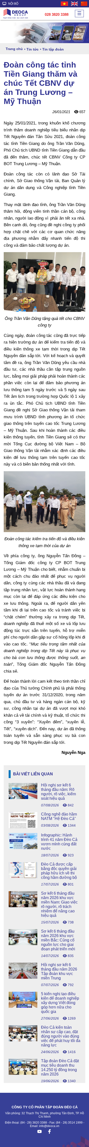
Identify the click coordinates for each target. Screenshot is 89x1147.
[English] (74, 3)
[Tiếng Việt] (64, 3)
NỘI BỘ (12, 3)
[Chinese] (84, 3)
